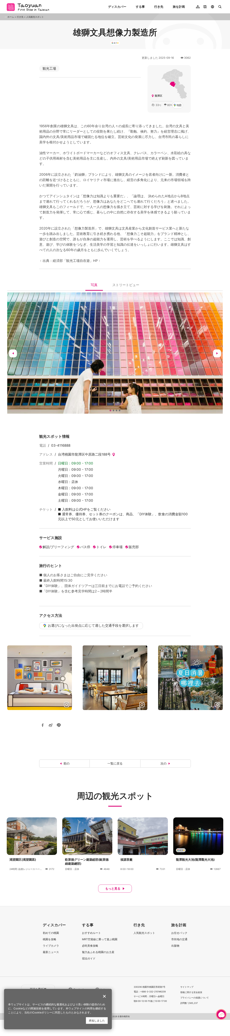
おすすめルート (91, 933)
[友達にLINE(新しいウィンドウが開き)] (58, 725)
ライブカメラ (51, 945)
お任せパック (179, 933)
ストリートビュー (125, 285)
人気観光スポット (35, 16)
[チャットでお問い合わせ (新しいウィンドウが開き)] (221, 1014)
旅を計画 (179, 6)
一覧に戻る (115, 763)
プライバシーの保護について (194, 997)
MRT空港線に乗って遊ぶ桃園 (99, 939)
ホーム (10, 16)
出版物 (175, 945)
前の (66, 763)
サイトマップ (186, 987)
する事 (140, 6)
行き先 (158, 6)
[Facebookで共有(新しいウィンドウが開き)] (42, 725)
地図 (179, 105)
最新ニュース (51, 952)
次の (163, 763)
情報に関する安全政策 (191, 992)
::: (6, 16)
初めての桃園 (51, 933)
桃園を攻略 (49, 939)
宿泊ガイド (88, 958)
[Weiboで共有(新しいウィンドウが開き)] (50, 725)
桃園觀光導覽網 (29, 7)
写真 (94, 285)
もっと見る (112, 888)
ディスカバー (117, 6)
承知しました (97, 1020)
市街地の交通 (179, 939)
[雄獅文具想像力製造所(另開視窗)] (115, 353)
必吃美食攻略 (90, 945)
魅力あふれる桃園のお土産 (98, 952)
